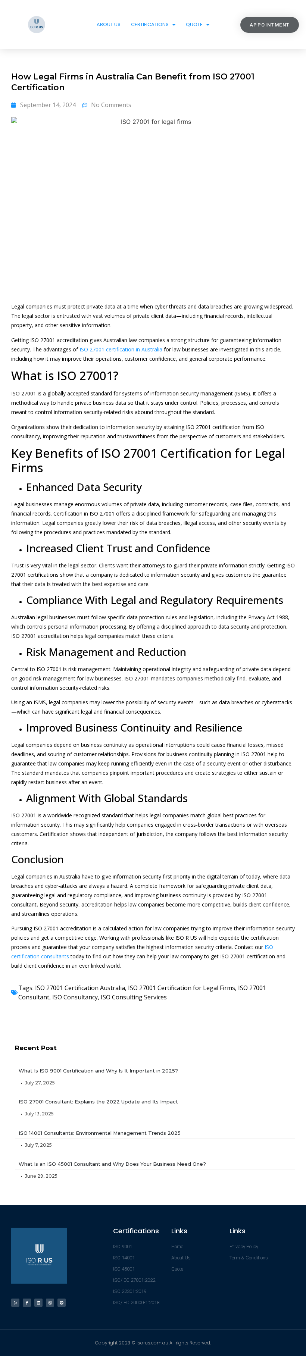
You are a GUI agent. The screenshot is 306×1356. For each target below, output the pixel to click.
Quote (194, 24)
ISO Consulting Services (134, 997)
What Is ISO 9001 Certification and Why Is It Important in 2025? (98, 1071)
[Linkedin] (38, 1303)
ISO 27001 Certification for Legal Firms (181, 988)
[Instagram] (50, 1303)
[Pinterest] (61, 1303)
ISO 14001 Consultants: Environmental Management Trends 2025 (100, 1133)
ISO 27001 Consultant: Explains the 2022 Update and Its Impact (98, 1102)
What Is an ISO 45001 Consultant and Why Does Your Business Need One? (112, 1164)
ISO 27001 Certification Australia (80, 988)
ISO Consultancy (75, 997)
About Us (109, 24)
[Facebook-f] (27, 1303)
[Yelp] (15, 1303)
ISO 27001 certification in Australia (120, 349)
